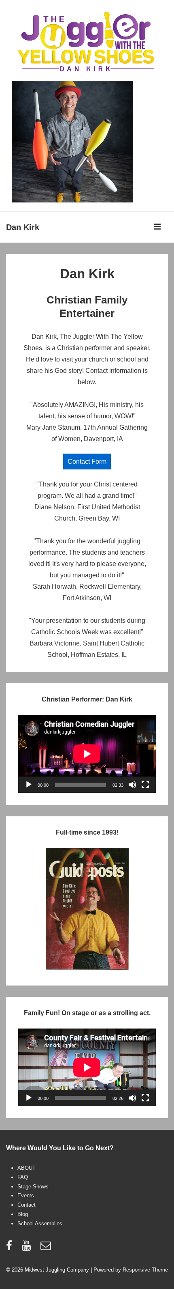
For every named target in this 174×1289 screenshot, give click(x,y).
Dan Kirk (22, 227)
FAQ (22, 1177)
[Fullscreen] (145, 785)
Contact (26, 1205)
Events (25, 1195)
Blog (22, 1214)
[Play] (29, 785)
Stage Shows (33, 1187)
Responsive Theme (145, 1270)
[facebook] (11, 1248)
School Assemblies (39, 1223)
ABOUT (26, 1168)
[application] (87, 753)
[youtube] (28, 1248)
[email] (46, 1248)
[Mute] (132, 785)
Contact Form (87, 461)
